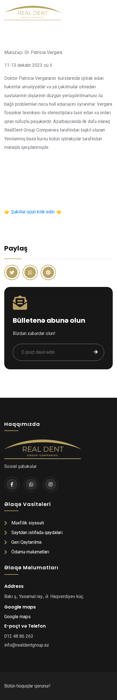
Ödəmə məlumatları (30, 552)
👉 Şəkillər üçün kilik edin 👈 (32, 211)
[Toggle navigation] (110, 13)
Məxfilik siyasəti (27, 523)
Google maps (17, 616)
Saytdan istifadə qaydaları (36, 532)
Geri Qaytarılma (26, 542)
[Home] (30, 13)
